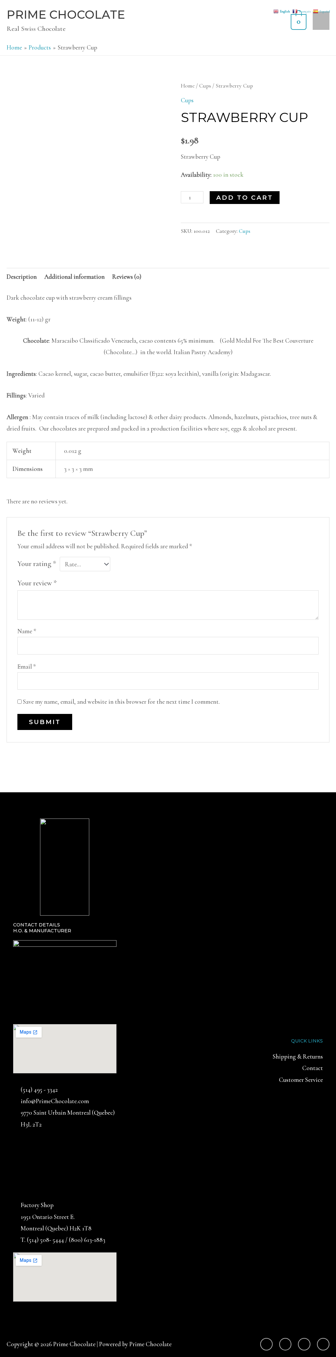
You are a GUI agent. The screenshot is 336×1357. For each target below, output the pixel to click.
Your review (37, 583)
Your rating (36, 563)
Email (26, 666)
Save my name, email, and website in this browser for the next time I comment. (121, 701)
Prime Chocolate (66, 15)
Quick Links (307, 1041)
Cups (205, 85)
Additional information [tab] (74, 276)
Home (188, 85)
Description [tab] (22, 276)
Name (26, 631)
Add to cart (244, 197)
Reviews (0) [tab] (126, 276)
